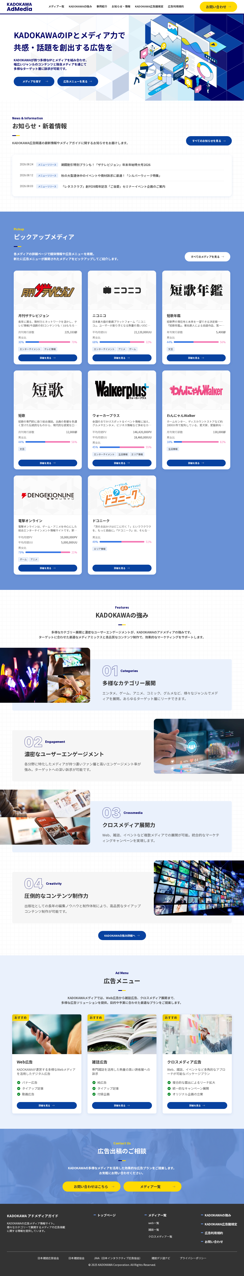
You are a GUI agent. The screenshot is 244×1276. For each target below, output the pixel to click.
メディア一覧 (56, 6)
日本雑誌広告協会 (48, 1258)
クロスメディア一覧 (160, 1236)
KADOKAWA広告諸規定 (149, 6)
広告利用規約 (176, 6)
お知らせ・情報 (121, 6)
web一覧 (153, 1223)
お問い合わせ (214, 1242)
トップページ (106, 1215)
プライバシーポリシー (193, 1258)
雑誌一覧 (153, 1230)
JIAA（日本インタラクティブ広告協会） (118, 1258)
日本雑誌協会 (76, 1258)
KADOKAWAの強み (80, 6)
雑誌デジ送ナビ (161, 1258)
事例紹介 (101, 6)
